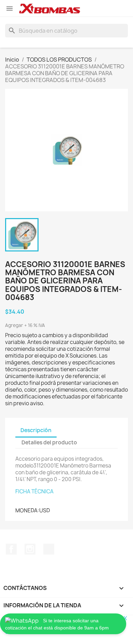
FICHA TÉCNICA (34, 491)
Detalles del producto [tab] (49, 442)
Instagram (30, 549)
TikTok (48, 549)
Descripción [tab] (35, 430)
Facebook (11, 549)
